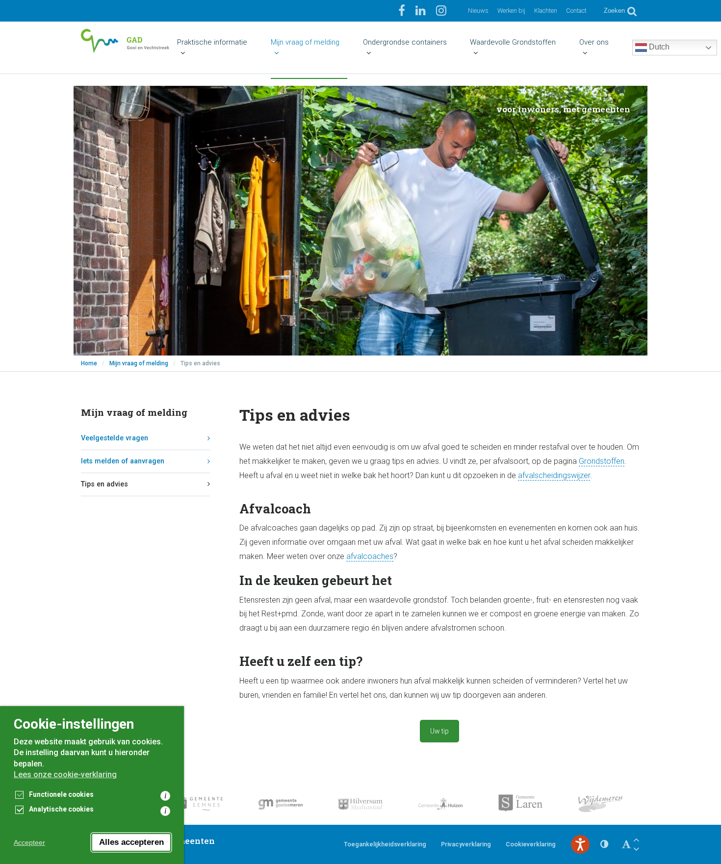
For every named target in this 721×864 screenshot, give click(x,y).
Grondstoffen (601, 461)
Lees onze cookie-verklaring (65, 774)
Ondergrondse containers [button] (405, 42)
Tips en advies (104, 484)
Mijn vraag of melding (138, 363)
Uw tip (439, 731)
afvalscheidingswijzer (554, 475)
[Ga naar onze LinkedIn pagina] (422, 11)
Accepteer (29, 842)
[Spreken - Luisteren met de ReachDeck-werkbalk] (580, 844)
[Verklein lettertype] (636, 849)
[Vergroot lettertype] (636, 840)
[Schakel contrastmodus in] (604, 844)
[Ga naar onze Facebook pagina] (403, 11)
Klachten (545, 10)
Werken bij (511, 10)
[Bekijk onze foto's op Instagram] (441, 11)
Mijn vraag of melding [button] (305, 42)
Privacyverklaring (466, 844)
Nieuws (478, 10)
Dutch (658, 47)
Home (89, 363)
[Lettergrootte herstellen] (626, 844)
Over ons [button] (594, 42)
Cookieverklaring (531, 844)
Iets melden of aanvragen (122, 461)
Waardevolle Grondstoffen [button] (513, 42)
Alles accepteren (131, 842)
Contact (576, 10)
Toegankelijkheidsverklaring (385, 844)
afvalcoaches (369, 556)
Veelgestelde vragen (114, 438)
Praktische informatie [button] (212, 42)
